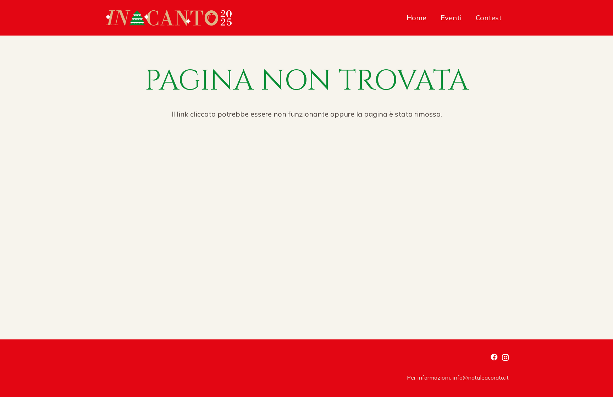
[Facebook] (494, 357)
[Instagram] (505, 357)
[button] (506, 18)
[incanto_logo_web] (168, 18)
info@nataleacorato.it (480, 377)
